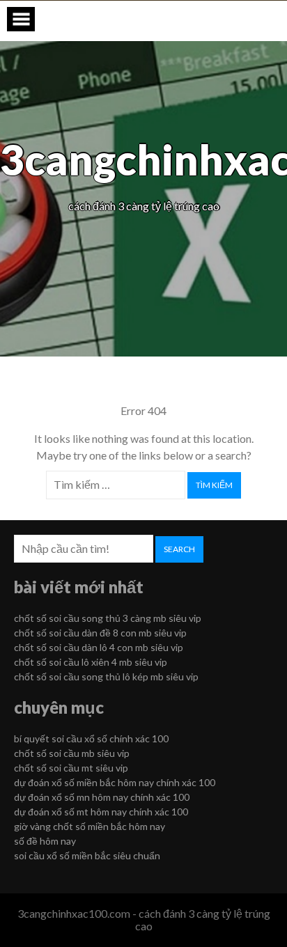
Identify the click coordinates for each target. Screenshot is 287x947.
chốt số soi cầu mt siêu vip (71, 768)
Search (179, 549)
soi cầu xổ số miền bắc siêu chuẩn (87, 855)
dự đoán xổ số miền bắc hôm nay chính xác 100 (114, 782)
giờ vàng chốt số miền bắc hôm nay (89, 826)
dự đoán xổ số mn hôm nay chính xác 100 (101, 797)
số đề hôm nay (45, 841)
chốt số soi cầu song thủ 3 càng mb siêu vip (107, 618)
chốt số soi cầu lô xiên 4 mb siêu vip (90, 662)
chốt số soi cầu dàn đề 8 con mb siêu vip (100, 633)
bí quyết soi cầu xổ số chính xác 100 (91, 738)
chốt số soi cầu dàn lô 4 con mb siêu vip (98, 647)
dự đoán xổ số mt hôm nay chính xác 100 (101, 811)
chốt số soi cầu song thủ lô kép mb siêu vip (106, 676)
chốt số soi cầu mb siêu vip (72, 753)
